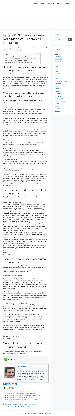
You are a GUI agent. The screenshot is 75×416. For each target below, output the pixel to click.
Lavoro (57, 78)
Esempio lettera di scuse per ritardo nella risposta (18, 62)
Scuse (6, 403)
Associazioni (59, 56)
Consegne (58, 61)
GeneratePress (48, 413)
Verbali (57, 111)
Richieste (58, 96)
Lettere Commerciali (61, 81)
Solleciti (57, 108)
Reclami (57, 91)
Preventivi (58, 88)
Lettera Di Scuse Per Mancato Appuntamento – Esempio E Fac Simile (21, 404)
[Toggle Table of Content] (37, 54)
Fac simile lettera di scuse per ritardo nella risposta (19, 60)
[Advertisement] (37, 18)
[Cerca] (70, 39)
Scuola (57, 103)
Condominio (58, 59)
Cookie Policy (50, 3)
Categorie (66, 3)
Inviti (56, 76)
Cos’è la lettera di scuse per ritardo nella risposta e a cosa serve (22, 57)
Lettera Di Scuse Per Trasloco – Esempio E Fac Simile (18, 406)
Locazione (58, 83)
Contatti (42, 3)
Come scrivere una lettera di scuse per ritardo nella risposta (21, 58)
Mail (56, 86)
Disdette (57, 74)
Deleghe (57, 66)
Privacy (59, 3)
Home (35, 3)
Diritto (57, 71)
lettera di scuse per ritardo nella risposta (19, 358)
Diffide (57, 69)
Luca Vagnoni (22, 366)
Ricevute (57, 93)
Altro (56, 54)
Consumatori (59, 64)
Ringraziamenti (59, 98)
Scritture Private (60, 101)
